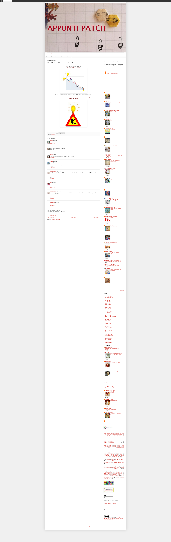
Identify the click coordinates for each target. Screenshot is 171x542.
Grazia (51, 161)
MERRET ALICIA (108, 322)
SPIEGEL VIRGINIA (108, 334)
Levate (122, 456)
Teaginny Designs (108, 251)
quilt (105, 468)
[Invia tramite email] (59, 133)
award (123, 445)
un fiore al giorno (114, 475)
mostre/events (119, 459)
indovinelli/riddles (114, 455)
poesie (121, 466)
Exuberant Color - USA (109, 92)
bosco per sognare (112, 447)
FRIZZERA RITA (107, 305)
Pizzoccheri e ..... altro (109, 399)
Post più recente (51, 217)
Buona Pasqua (107, 383)
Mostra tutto (122, 290)
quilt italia (110, 468)
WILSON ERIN (107, 341)
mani (117, 457)
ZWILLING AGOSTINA (108, 342)
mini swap (108, 459)
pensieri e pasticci (108, 347)
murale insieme (119, 460)
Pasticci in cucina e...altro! (110, 390)
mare (120, 457)
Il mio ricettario (108, 370)
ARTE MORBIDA (108, 295)
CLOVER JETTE (107, 301)
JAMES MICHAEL (108, 314)
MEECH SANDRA (108, 320)
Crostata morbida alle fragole (115, 362)
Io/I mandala (115, 456)
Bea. (51, 182)
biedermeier (109, 446)
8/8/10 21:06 (52, 187)
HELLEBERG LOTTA (108, 311)
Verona (118, 477)
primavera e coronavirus (107, 467)
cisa (110, 448)
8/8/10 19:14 (52, 178)
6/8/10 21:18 (52, 151)
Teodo (107, 71)
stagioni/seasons (115, 473)
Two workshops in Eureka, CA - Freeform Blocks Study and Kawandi (115, 192)
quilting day (117, 468)
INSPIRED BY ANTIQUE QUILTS (111, 242)
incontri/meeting (106, 455)
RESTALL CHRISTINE (109, 327)
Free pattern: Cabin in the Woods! (115, 102)
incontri (121, 454)
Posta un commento (52, 215)
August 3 (111, 169)
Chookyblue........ (108, 119)
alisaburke (107, 177)
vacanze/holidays (109, 477)
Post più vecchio (96, 217)
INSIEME (122, 455)
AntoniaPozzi (120, 443)
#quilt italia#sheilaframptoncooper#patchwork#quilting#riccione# (114, 435)
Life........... (112, 120)
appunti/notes (53, 134)
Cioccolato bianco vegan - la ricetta (116, 371)
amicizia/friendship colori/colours (110, 443)
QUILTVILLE (107, 326)
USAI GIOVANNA (108, 339)
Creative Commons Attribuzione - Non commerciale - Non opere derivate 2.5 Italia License (113, 518)
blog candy (117, 446)
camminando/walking (120, 447)
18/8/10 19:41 (52, 198)
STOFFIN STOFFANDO (109, 335)
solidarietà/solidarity (108, 472)
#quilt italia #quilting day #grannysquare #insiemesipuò (113, 434)
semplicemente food (109, 412)
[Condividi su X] (61, 133)
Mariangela (52, 202)
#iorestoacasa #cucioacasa (119, 433)
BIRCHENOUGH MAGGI (109, 297)
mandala (113, 457)
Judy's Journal (108, 159)
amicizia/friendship (109, 442)
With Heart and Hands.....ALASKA (111, 234)
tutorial (60, 56)
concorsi (121, 448)
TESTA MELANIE (108, 337)
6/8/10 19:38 (52, 143)
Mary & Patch (107, 268)
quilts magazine (53, 56)
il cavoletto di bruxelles (109, 386)
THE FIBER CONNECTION (109, 338)
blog (47, 56)
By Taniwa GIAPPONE (109, 128)
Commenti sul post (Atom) (55, 219)
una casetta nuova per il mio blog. (110, 409)
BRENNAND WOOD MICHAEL (110, 299)
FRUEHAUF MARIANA (109, 307)
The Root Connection (109, 189)
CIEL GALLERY (107, 300)
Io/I (110, 456)
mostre (112, 459)
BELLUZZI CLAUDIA (108, 296)
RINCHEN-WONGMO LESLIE (110, 328)
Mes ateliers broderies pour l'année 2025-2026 (112, 265)
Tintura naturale (106, 474)
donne (121, 449)
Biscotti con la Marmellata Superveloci (111, 387)
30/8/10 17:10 (52, 205)
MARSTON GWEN (108, 318)
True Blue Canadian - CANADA (111, 216)
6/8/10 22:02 (52, 157)
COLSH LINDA (107, 303)
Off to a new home (113, 111)
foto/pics (120, 453)
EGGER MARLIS (108, 304)
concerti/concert (115, 448)
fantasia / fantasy (114, 452)
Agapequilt (52, 208)
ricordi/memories (118, 469)
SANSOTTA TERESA (108, 330)
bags (105, 446)
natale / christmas (118, 462)
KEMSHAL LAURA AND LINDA (110, 316)
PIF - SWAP (111, 466)
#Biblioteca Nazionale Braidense (109, 433)
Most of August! (112, 129)
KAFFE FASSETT (108, 315)
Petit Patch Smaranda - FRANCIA (111, 207)
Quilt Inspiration (108, 101)
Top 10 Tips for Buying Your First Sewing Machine (113, 261)
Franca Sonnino (106, 454)
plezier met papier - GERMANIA (111, 145)
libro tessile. (109, 457)
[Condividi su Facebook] (63, 133)
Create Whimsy (108, 154)
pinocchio (116, 466)
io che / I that (107, 456)
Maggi (51, 140)
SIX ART (106, 331)
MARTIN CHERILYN (108, 319)
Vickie (51, 154)
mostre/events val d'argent (111, 460)
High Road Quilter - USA (109, 198)
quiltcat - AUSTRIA (108, 277)
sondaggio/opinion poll (118, 472)
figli (117, 453)
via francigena (109, 478)
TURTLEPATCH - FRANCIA (110, 264)
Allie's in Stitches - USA (109, 225)
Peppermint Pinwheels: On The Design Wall (113, 260)
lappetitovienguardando (109, 422)
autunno (119, 445)
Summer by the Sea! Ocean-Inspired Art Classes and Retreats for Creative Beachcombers (115, 179)
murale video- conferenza (108, 462)
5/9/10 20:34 (52, 213)
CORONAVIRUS (111, 449)
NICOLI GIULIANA (108, 323)
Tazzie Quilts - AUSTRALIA (110, 168)
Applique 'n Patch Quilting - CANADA (112, 110)
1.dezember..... (112, 278)
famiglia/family (106, 452)
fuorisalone (112, 454)
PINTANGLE (107, 324)
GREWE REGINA (108, 308)
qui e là (122, 467)
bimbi (113, 446)
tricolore (114, 474)
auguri (115, 445)
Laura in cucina (108, 361)
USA (121, 475)
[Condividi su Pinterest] (64, 133)
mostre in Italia (75, 56)
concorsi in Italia (67, 56)
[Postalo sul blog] (60, 133)
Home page (73, 217)
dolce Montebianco (113, 400)
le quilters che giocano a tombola (112, 73)
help (117, 454)
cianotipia (106, 448)
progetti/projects (115, 467)
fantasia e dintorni (53, 171)
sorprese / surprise (107, 473)
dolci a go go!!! (107, 352)
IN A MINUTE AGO (108, 312)
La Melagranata (108, 382)
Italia (111, 146)
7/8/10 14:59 (52, 167)
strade (121, 473)
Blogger (90, 526)
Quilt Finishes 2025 (113, 226)
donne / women (107, 450)
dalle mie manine (108, 408)
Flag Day (111, 217)
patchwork (105, 466)
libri (105, 457)
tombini (111, 474)
